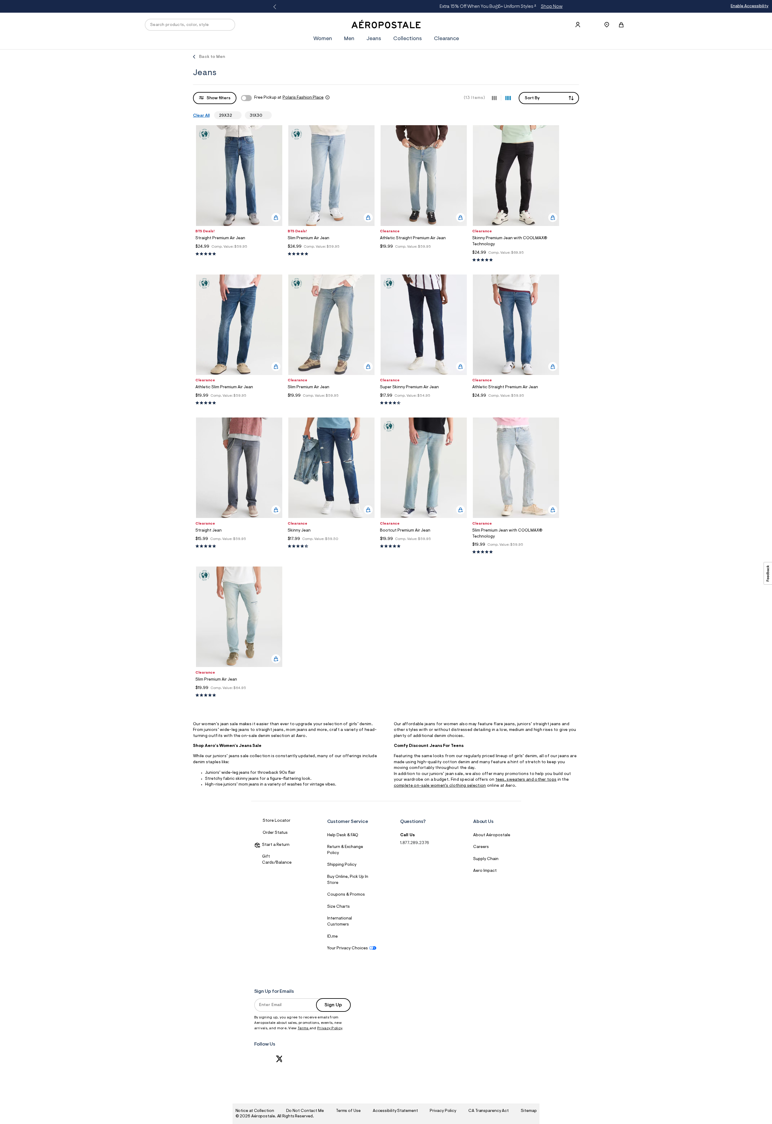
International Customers (339, 921)
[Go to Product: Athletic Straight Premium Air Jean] (423, 254)
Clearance (446, 39)
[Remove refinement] (234, 115)
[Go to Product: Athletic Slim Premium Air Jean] (239, 403)
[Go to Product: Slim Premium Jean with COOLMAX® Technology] (516, 552)
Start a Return (275, 845)
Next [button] (496, 7)
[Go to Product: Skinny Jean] (331, 546)
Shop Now (435, 6)
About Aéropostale (491, 835)
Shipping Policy (341, 865)
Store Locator (276, 821)
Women (322, 39)
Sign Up (333, 1005)
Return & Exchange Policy (345, 850)
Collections (407, 39)
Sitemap (528, 1111)
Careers (481, 847)
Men (349, 39)
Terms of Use (348, 1111)
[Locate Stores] (607, 25)
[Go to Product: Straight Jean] (239, 546)
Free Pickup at (289, 98)
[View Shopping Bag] (621, 25)
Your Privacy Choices (347, 948)
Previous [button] (275, 7)
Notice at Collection (255, 1111)
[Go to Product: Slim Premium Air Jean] (331, 254)
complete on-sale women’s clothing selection (440, 786)
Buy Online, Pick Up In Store (347, 880)
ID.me (332, 937)
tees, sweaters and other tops (526, 780)
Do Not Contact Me (305, 1111)
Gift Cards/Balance (277, 860)
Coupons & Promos (346, 895)
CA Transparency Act (488, 1111)
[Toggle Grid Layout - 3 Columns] (494, 98)
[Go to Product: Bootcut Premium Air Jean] (423, 546)
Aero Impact (485, 871)
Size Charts (338, 907)
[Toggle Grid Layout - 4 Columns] (508, 98)
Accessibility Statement (395, 1111)
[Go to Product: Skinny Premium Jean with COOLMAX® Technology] (516, 260)
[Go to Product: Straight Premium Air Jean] (239, 254)
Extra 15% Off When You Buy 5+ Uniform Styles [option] (384, 6)
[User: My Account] (578, 25)
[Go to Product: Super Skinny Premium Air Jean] (423, 403)
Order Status (275, 833)
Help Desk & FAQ (342, 835)
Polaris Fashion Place (303, 98)
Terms (303, 1028)
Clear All (201, 116)
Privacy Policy (329, 1028)
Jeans (373, 39)
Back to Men (212, 57)
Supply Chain (485, 859)
